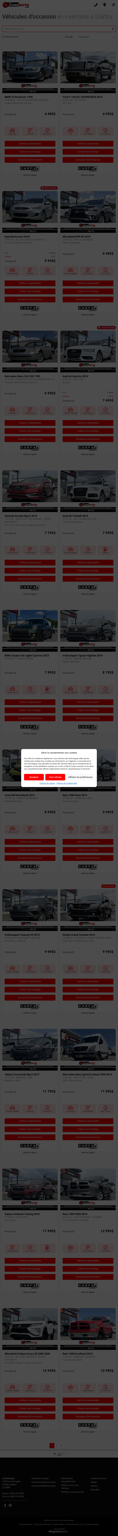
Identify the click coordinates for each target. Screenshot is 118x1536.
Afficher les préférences (80, 777)
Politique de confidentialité (67, 783)
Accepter (34, 777)
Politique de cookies (47, 783)
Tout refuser (55, 777)
